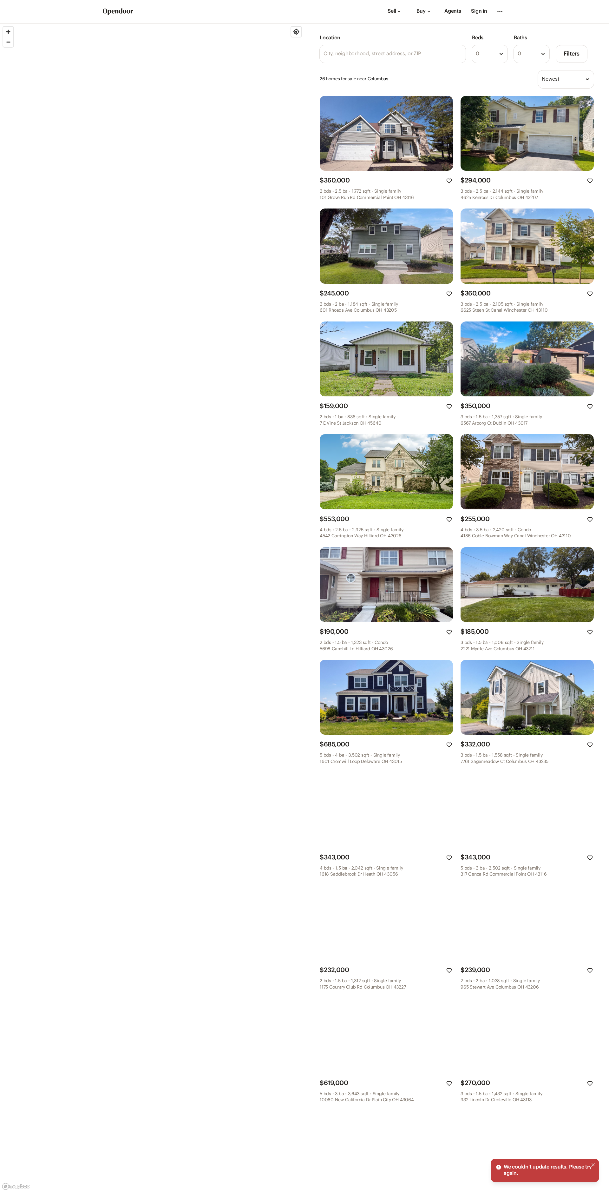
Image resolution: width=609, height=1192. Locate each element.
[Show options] (501, 53)
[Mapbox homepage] (16, 1186)
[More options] (500, 11)
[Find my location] (296, 32)
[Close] (593, 1165)
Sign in (479, 11)
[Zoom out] (8, 42)
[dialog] (545, 1170)
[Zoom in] (8, 32)
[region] (152, 607)
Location (330, 38)
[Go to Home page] (118, 11)
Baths (520, 38)
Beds (477, 38)
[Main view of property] (386, 133)
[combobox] (490, 54)
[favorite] (449, 181)
